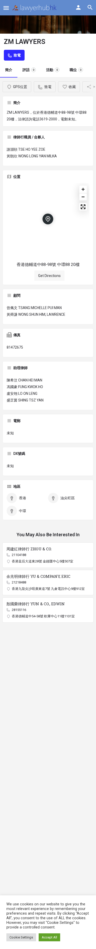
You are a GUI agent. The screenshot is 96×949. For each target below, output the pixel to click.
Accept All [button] (49, 937)
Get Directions (49, 276)
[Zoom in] (83, 189)
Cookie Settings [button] (21, 937)
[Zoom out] (83, 196)
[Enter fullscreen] (83, 206)
